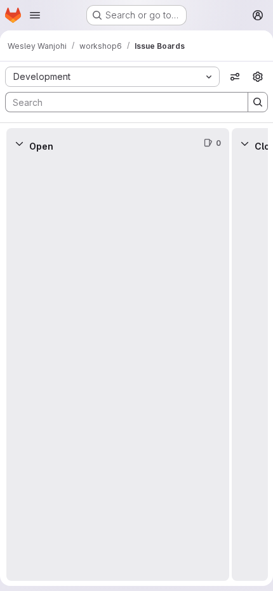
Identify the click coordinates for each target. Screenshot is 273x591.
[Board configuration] (258, 77)
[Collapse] (19, 143)
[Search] (258, 102)
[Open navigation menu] (35, 15)
